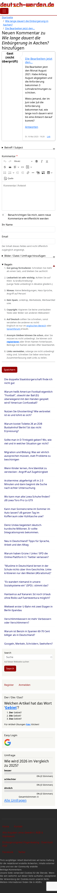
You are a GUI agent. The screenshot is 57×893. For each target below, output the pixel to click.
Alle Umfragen (15, 800)
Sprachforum (14, 328)
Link (48, 136)
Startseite (7, 17)
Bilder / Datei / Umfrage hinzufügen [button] (25, 255)
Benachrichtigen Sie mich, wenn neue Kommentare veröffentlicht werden (29, 216)
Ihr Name (7, 224)
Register (9, 685)
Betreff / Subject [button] (13, 147)
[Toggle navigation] (4, 11)
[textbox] (28, 196)
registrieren (13, 341)
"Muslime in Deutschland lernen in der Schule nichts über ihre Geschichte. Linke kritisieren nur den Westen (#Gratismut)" (27, 569)
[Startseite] (27, 4)
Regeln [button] (8, 264)
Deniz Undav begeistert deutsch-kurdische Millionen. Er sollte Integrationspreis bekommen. (23, 528)
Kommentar (9, 156)
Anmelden (24, 685)
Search (7, 652)
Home (5, 826)
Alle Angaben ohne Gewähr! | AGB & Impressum (22, 834)
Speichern (9, 369)
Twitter (21, 852)
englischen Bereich (36, 325)
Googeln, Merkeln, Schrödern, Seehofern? (28, 643)
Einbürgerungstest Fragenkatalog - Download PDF (27, 844)
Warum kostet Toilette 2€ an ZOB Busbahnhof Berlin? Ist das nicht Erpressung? (23, 427)
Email (5, 236)
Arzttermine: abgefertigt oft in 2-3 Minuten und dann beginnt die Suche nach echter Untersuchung (25, 484)
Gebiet (11, 707)
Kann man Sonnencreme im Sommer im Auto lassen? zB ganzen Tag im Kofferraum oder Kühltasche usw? (27, 512)
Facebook (7, 852)
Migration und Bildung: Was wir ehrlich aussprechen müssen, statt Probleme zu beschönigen (27, 455)
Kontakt (18, 826)
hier (28, 724)
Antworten (31, 127)
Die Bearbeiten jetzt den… (20, 28)
